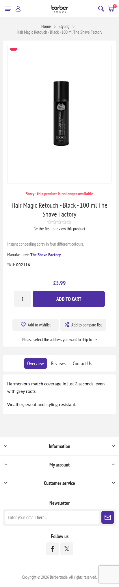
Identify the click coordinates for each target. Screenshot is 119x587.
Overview (35, 363)
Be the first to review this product (59, 229)
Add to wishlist (39, 325)
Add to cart (68, 299)
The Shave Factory (45, 254)
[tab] (35, 363)
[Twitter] (66, 548)
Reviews (58, 363)
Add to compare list (86, 325)
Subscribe (107, 517)
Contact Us (82, 363)
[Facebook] (52, 548)
